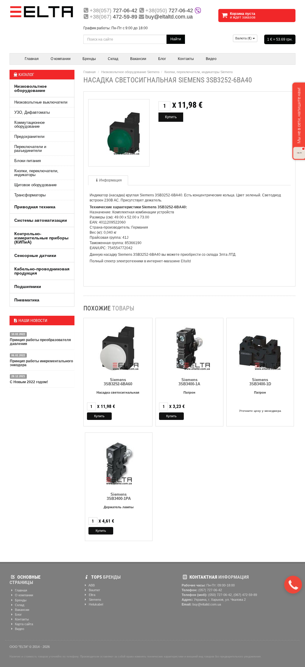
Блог (162, 59)
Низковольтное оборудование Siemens (130, 72)
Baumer (94, 590)
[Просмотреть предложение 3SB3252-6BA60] (118, 347)
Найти (175, 39)
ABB (91, 585)
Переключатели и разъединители (30, 148)
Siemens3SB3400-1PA (119, 496)
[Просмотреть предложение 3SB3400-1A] (189, 347)
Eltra (91, 595)
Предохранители (29, 136)
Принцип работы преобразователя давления (40, 342)
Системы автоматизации (40, 220)
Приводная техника (34, 206)
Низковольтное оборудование (30, 88)
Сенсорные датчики (35, 255)
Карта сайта (23, 624)
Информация (110, 180)
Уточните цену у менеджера (260, 410)
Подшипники (27, 286)
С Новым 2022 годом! (29, 382)
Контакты (186, 59)
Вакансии (138, 59)
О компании (61, 59)
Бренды (89, 59)
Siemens (94, 599)
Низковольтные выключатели (40, 102)
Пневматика (26, 300)
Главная (32, 59)
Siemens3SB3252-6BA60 (118, 382)
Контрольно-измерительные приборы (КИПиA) (41, 237)
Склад (113, 59)
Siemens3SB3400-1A (189, 382)
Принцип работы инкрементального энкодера (41, 363)
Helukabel (95, 604)
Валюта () (244, 38)
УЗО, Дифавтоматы (32, 112)
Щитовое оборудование (35, 185)
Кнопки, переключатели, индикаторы (36, 173)
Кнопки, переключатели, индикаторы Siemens (198, 72)
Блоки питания (27, 160)
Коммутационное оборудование (29, 124)
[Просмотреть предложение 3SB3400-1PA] (118, 461)
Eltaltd (186, 261)
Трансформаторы (30, 195)
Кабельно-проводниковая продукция (41, 271)
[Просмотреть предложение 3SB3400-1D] (260, 347)
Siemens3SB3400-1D (260, 382)
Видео (211, 59)
